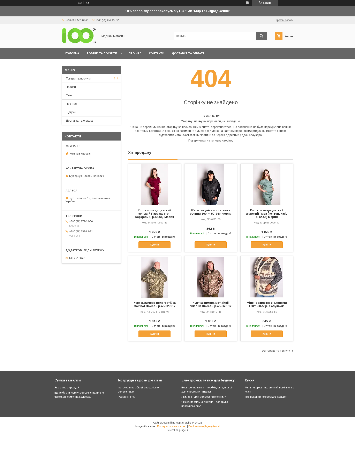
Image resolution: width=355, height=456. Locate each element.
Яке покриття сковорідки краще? (266, 396)
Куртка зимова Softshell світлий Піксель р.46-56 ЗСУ (211, 304)
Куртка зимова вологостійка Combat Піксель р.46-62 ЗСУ (155, 304)
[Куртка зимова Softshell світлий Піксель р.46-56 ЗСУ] (210, 276)
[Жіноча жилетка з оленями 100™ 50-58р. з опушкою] (267, 276)
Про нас (135, 53)
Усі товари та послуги (276, 350)
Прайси (71, 87)
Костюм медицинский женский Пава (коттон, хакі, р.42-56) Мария (266, 214)
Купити (154, 244)
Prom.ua (197, 422)
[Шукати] (261, 36)
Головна (72, 53)
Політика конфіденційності (204, 426)
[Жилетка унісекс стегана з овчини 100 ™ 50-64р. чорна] (210, 184)
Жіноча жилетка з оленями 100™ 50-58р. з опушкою (267, 304)
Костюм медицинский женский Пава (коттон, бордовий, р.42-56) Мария (154, 214)
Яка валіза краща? (66, 387)
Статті (70, 95)
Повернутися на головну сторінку (210, 140)
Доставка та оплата (188, 53)
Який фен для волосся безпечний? (203, 396)
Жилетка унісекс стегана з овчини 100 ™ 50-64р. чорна (210, 212)
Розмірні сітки (126, 396)
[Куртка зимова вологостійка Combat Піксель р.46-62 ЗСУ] (154, 276)
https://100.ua (77, 257)
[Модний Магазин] (79, 42)
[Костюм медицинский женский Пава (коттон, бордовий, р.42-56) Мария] (154, 184)
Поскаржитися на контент (172, 426)
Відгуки (71, 112)
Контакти (156, 53)
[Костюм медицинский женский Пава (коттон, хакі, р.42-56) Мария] (267, 184)
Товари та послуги (101, 53)
